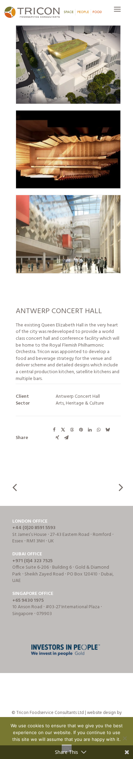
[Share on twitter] (63, 429)
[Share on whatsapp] (98, 429)
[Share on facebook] (54, 429)
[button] (117, 12)
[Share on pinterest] (81, 429)
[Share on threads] (72, 429)
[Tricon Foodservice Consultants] (53, 12)
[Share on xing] (57, 437)
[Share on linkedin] (90, 429)
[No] (124, 738)
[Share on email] (66, 437)
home (28, 345)
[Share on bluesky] (107, 429)
